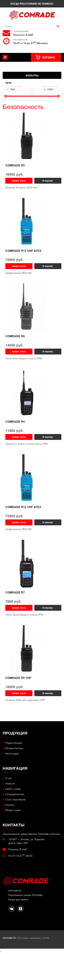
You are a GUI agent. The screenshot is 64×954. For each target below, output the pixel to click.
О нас (8, 778)
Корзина (48, 57)
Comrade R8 (15, 336)
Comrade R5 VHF (18, 678)
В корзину (47, 180)
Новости (10, 783)
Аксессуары (12, 753)
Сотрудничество (14, 794)
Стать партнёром (15, 799)
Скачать (10, 804)
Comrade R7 (15, 592)
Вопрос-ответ (13, 810)
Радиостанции (13, 742)
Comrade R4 (15, 421)
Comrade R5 (15, 165)
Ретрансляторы (14, 748)
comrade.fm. (10, 937)
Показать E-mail (23, 35)
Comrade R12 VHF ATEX (23, 507)
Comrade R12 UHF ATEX (23, 251)
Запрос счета (19, 180)
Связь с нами (13, 788)
